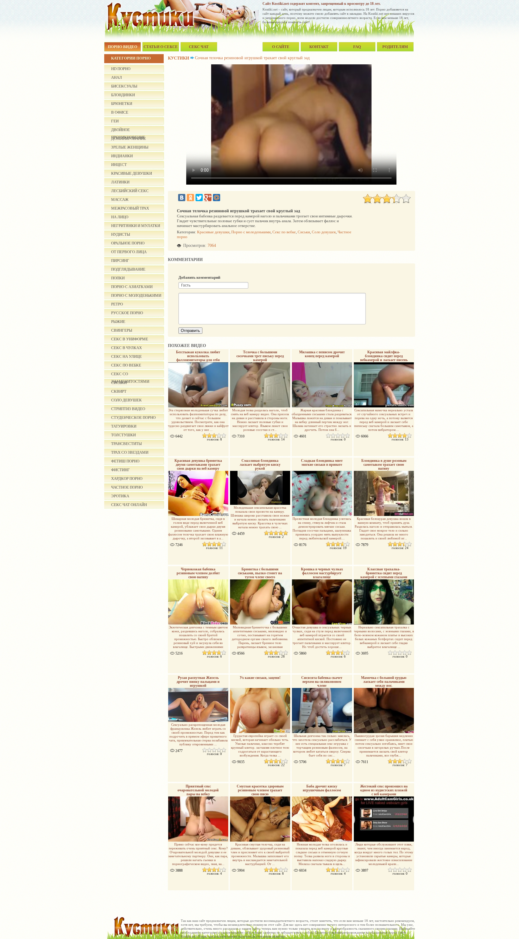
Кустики (178, 58)
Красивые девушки (131, 173)
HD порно (120, 68)
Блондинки (123, 95)
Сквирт (118, 391)
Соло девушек (126, 400)
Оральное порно (127, 243)
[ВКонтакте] (181, 197)
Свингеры (121, 330)
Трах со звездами (129, 452)
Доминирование (128, 138)
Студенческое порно (133, 417)
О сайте (281, 46)
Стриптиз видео (128, 409)
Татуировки (123, 426)
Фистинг (120, 470)
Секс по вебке (126, 365)
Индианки (122, 156)
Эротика (120, 496)
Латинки (120, 182)
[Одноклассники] (190, 197)
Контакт (319, 46)
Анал (116, 77)
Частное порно (127, 487)
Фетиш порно (125, 461)
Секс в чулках (126, 347)
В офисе (119, 112)
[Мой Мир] (216, 197)
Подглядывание (128, 269)
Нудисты (120, 234)
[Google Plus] (207, 197)
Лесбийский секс (130, 191)
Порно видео (122, 46)
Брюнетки (121, 103)
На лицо (119, 217)
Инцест (119, 164)
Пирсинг (120, 260)
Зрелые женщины (129, 147)
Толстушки (123, 435)
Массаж (120, 199)
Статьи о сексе (161, 46)
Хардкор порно (126, 478)
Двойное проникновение (128, 130)
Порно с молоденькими (136, 295)
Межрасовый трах (130, 208)
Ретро (117, 304)
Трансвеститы (126, 443)
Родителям (395, 46)
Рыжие (118, 321)
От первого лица (129, 252)
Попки (118, 278)
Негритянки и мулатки (135, 225)
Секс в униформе (129, 339)
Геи (115, 121)
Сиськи (304, 232)
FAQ (357, 46)
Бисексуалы (124, 86)
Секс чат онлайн (129, 504)
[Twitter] (199, 197)
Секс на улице (126, 356)
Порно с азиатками (132, 286)
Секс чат (199, 46)
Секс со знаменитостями (130, 375)
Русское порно (127, 313)
